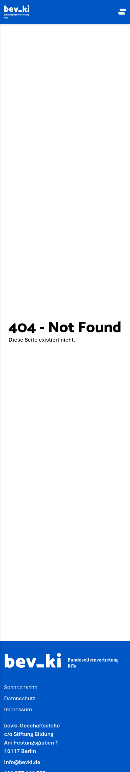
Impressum (18, 709)
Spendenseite (20, 687)
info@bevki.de (22, 762)
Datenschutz (19, 698)
